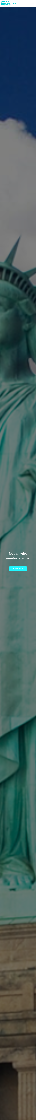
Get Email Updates (18, 568)
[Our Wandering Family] (9, 3)
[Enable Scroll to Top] (32, 1116)
